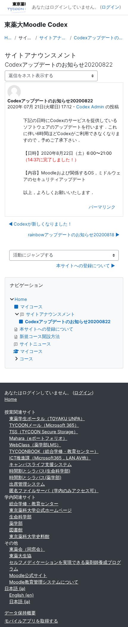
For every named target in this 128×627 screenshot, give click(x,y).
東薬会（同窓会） (27, 549)
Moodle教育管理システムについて (43, 582)
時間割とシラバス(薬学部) (35, 477)
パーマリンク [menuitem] (102, 207)
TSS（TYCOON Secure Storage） (43, 431)
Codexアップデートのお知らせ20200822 (99, 37)
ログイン (110, 7)
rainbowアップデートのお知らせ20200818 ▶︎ (73, 234)
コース (26, 359)
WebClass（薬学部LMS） (35, 445)
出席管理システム (27, 484)
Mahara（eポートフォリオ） (38, 438)
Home (8, 37)
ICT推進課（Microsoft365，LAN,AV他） (50, 458)
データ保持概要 (20, 613)
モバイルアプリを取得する (31, 621)
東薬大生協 (20, 556)
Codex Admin (90, 107)
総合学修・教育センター (33, 503)
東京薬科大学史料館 (29, 536)
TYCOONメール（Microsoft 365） (44, 425)
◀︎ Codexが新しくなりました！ (40, 224)
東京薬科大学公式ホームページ (40, 510)
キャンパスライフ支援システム (40, 464)
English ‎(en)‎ (21, 595)
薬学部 (16, 523)
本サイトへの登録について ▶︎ (85, 265)
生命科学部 (20, 517)
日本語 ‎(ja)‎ (14, 588)
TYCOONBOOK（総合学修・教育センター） (54, 451)
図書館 (16, 530)
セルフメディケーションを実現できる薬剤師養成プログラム (65, 566)
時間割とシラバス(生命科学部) (39, 471)
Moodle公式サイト (28, 575)
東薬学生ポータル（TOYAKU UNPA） (47, 418)
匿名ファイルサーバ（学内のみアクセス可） (54, 490)
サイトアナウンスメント (53, 37)
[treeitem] (64, 329)
